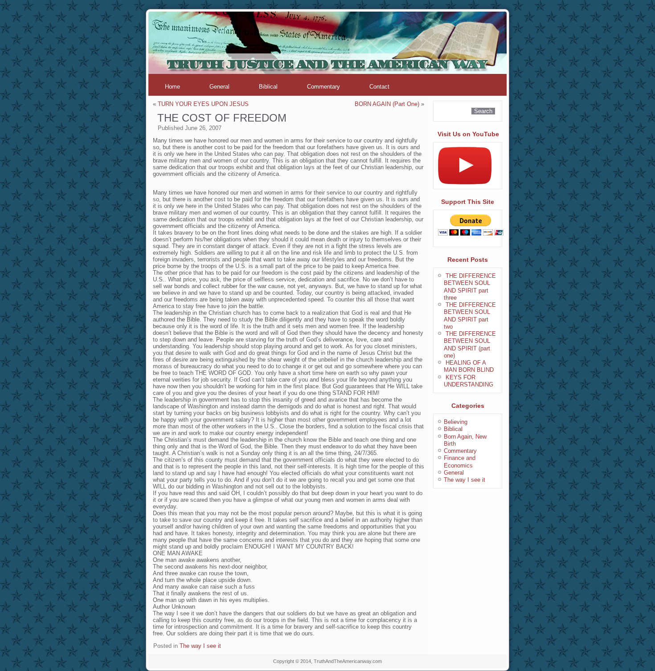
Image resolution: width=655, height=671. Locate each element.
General (219, 86)
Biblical (268, 86)
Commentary (323, 86)
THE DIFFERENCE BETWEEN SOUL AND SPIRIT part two (470, 315)
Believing (455, 422)
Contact (379, 86)
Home (172, 86)
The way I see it (200, 646)
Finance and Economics (459, 461)
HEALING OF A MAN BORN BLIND (469, 366)
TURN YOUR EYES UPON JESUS (203, 104)
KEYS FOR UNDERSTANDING (468, 381)
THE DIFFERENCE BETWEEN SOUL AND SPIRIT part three (470, 286)
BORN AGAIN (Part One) (387, 104)
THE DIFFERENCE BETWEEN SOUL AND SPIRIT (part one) (470, 344)
